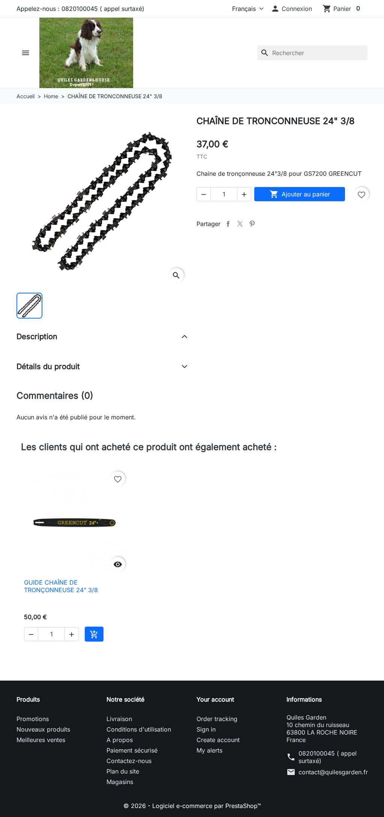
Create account (218, 740)
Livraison (119, 719)
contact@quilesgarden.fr (333, 772)
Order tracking (216, 719)
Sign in (206, 729)
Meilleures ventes (40, 740)
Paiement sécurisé (132, 750)
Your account (215, 699)
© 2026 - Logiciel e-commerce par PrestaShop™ (192, 806)
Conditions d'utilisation (138, 729)
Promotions (32, 719)
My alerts (209, 750)
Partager (228, 223)
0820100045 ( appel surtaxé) (327, 757)
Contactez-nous (129, 761)
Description (36, 336)
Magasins (119, 782)
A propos (119, 740)
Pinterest (252, 223)
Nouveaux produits (43, 729)
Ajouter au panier (300, 194)
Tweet (240, 223)
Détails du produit (48, 366)
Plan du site (122, 771)
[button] (291, 8)
